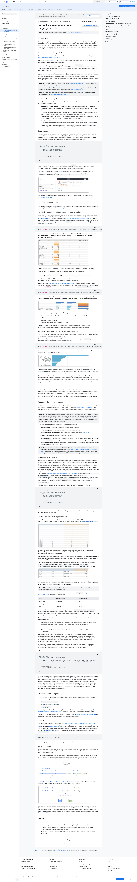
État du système (53, 868)
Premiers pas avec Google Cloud (86, 864)
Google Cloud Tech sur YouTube (115, 870)
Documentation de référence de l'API (46, 9)
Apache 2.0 (37, 850)
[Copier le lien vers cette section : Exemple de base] (50, 131)
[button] (9, 18)
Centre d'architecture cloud (85, 868)
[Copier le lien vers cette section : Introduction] (49, 38)
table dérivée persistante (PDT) (77, 83)
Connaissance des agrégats (85, 407)
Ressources (60, 9)
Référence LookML (29, 9)
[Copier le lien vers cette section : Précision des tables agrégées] (59, 458)
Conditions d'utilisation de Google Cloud (67, 876)
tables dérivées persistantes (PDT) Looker (48, 57)
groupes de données (54, 726)
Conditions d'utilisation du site (50, 876)
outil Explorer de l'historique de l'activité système (61, 283)
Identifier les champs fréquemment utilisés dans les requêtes (61, 473)
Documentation (45, 21)
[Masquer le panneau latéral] (17, 879)
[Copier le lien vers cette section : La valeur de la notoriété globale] (60, 99)
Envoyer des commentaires (90, 25)
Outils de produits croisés (43, 1)
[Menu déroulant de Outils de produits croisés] (52, 1)
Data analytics (53, 21)
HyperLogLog (85, 432)
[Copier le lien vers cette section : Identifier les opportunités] (59, 203)
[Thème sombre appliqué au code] (97, 143)
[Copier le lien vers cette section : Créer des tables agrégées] (60, 694)
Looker (7, 6)
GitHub (80, 861)
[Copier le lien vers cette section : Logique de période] (52, 746)
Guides (9, 9)
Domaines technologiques (26, 1)
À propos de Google (25, 876)
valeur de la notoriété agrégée (59, 208)
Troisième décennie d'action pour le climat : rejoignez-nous (90, 876)
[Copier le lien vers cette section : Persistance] (47, 720)
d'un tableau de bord (56, 711)
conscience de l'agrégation (44, 197)
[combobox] (100, 1)
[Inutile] (98, 21)
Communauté (69, 9)
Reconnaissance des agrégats (58, 94)
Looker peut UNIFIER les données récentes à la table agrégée (58, 781)
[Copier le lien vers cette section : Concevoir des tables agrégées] (64, 402)
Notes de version (53, 866)
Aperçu (3, 9)
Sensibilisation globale (43, 813)
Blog (109, 861)
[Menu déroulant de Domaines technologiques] (34, 1)
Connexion (132, 1)
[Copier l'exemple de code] (97, 227)
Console (113, 1)
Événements (111, 864)
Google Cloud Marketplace (27, 866)
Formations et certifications (85, 870)
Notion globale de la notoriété (74, 32)
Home (39, 21)
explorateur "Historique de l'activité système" (78, 218)
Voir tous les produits (25, 861)
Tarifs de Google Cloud (26, 864)
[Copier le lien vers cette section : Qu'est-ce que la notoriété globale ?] (63, 53)
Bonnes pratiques (18, 9)
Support (52, 864)
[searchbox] (9, 14)
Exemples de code (83, 866)
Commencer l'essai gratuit (127, 6)
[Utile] (96, 21)
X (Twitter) (110, 866)
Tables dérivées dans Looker (77, 89)
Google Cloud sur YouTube (114, 868)
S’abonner (120, 879)
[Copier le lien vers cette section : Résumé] (44, 387)
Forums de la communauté (56, 861)
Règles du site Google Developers (61, 850)
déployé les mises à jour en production (86, 714)
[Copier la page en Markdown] (57, 28)
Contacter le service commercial (28, 868)
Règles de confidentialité (36, 876)
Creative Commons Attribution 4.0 (72, 848)
